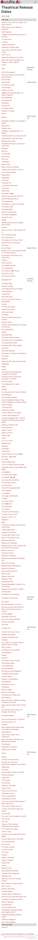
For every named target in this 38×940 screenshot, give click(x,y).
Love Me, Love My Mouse (10, 512)
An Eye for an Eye (8, 273)
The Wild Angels (7, 891)
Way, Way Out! (6, 876)
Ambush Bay (6, 82)
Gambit (4, 332)
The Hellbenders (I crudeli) (10, 384)
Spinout (4, 757)
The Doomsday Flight (9, 235)
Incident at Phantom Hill (10, 425)
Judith (4, 438)
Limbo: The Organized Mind (11, 488)
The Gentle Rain (7, 335)
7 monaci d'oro (7, 39)
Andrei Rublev (6, 87)
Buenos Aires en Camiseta (10, 167)
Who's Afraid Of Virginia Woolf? (12, 883)
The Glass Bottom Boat (9, 343)
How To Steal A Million (9, 397)
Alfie (3, 68)
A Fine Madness (7, 291)
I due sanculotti (7, 407)
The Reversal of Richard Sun (11, 695)
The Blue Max (6, 154)
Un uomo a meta (7, 849)
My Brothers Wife (7, 581)
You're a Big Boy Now (9, 907)
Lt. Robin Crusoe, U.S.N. (9, 514)
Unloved (4, 855)
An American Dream (8, 85)
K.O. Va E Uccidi (7, 441)
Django (4, 220)
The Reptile (5, 687)
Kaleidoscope (6, 443)
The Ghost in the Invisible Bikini (12, 340)
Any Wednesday (7, 97)
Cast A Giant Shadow (9, 172)
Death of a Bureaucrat (9, 212)
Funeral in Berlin (7, 322)
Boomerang (5, 156)
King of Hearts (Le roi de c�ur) (12, 454)
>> (7, 16)
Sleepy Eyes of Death (9, 749)
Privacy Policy (20, 936)
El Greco (4, 260)
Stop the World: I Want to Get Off (13, 772)
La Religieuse (6, 472)
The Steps (5, 769)
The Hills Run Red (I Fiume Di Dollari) (14, 392)
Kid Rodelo (5, 449)
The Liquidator (6, 490)
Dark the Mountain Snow (10, 199)
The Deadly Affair (7, 207)
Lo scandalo (6, 493)
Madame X (5, 520)
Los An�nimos (7, 504)
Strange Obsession (8, 775)
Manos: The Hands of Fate (10, 538)
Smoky (4, 753)
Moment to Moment (8, 568)
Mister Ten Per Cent (8, 563)
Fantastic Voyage (7, 286)
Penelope (5, 640)
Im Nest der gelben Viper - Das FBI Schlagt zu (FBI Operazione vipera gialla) (13, 420)
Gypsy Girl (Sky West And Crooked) (14, 361)
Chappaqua (5, 177)
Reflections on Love (8, 684)
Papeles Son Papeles (8, 634)
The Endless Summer (9, 265)
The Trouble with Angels (10, 829)
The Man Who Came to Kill (10, 535)
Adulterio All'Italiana (8, 45)
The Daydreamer (7, 201)
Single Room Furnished (9, 747)
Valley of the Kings (8, 857)
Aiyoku (4, 65)
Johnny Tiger (6, 435)
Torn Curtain (6, 819)
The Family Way (7, 283)
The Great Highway (8, 351)
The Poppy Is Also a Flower (11, 660)
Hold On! (4, 927)
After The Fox (6, 55)
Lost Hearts (5, 509)
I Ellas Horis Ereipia (8, 410)
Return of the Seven (8, 692)
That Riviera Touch (8, 793)
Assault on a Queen (8, 111)
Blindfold (5, 148)
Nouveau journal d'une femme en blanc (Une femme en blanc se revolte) (13, 609)
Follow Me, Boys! (7, 297)
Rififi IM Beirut (6, 697)
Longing (4, 498)
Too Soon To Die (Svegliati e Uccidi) (14, 816)
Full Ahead (5, 315)
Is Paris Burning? (7, 427)
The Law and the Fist (9, 482)
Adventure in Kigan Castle (10, 47)
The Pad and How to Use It (11, 632)
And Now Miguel (7, 614)
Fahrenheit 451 (6, 280)
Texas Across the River (9, 791)
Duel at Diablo (6, 248)
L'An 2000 (5, 459)
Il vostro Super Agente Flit (10, 415)
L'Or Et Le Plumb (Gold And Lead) (13, 464)
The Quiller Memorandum (10, 674)
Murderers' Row (7, 579)
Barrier (4, 113)
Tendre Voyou (6, 788)
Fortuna (4, 304)
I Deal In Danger (7, 405)
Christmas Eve (6, 183)
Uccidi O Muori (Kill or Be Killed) (12, 839)
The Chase (5, 180)
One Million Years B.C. (9, 616)
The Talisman (6, 783)
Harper (4, 366)
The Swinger (6, 780)
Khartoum (5, 446)
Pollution (4, 658)
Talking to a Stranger (9, 785)
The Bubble (5, 162)
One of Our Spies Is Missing (11, 619)
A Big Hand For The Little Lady (12, 138)
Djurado (4, 227)
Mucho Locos (6, 574)
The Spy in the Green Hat (10, 759)
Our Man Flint (6, 628)
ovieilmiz (10, 2)
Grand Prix (5, 348)
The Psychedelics (7, 668)
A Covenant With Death (9, 185)
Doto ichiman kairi (8, 237)
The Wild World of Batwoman (11, 894)
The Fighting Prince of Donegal (12, 289)
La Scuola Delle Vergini (9, 475)
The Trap (5, 821)
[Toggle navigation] (35, 2)
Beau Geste (5, 126)
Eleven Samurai (7, 263)
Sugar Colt (5, 777)
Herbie (4, 387)
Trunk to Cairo (6, 831)
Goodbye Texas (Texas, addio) (12, 345)
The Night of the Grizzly (10, 598)
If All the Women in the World (11, 413)
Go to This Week (28, 934)
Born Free (5, 159)
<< (3, 16)
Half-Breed (5, 364)
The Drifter (5, 245)
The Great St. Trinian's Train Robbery (14, 353)
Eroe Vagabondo (7, 268)
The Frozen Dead (7, 312)
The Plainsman (6, 652)
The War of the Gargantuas (11, 873)
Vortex (4, 865)
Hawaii (4, 369)
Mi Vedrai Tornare (7, 553)
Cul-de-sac (5, 188)
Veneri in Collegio (7, 860)
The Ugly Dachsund (8, 841)
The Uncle (5, 852)
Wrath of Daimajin (8, 902)
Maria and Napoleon (8, 540)
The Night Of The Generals (10, 594)
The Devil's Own (7, 217)
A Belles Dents (6, 128)
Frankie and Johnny (8, 309)
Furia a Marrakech (8, 329)
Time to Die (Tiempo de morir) (12, 806)
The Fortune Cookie (8, 307)
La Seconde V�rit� (8, 477)
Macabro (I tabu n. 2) (9, 517)
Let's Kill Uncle (6, 485)
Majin (3, 522)
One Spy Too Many (8, 622)
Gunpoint (5, 359)
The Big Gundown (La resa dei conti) (14, 136)
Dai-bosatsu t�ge (8, 193)
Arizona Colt (6, 105)
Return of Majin (7, 690)
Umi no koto (6, 844)
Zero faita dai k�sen (9, 922)
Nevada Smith (6, 592)
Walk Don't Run (7, 868)
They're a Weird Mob (8, 796)
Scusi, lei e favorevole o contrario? (13, 719)
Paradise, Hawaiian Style (10, 637)
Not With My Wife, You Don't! (11, 604)
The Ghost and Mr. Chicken (11, 337)
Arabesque (5, 103)
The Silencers (6, 744)
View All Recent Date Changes (11, 934)
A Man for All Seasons (9, 532)
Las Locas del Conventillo (10, 480)
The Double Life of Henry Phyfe (12, 240)
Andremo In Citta (7, 90)
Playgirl (4, 655)
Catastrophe (6, 175)
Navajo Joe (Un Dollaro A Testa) (12, 589)
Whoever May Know (8, 889)
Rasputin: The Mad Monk (10, 679)
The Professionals (7, 666)
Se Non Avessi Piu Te (9, 722)
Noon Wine (5, 602)
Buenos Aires (6, 164)
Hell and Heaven (7, 381)
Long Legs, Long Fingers (10, 496)
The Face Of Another (8, 276)
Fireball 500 (6, 294)
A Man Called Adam (8, 530)
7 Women (5, 42)
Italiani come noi (7, 433)
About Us (6, 936)
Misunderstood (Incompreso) (11, 566)
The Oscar (5, 624)
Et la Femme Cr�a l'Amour (11, 271)
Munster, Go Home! (8, 576)
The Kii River (6, 451)
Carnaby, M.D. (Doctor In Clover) (13, 170)
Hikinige (4, 389)
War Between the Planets (10, 871)
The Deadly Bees (7, 209)
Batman (4, 117)
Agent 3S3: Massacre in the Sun (12, 57)
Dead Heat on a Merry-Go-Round (13, 204)
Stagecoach (6, 767)
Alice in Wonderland (8, 72)
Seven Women (6, 732)
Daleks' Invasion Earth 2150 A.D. (12, 196)
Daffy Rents (5, 191)
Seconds (4, 724)
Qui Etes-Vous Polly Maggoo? (11, 671)
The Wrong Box (7, 904)
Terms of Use (12, 936)
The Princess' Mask (8, 663)
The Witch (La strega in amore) (12, 899)
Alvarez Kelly (6, 79)
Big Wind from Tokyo (9, 141)
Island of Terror (7, 430)
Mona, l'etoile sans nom (9, 571)
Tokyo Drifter (6, 813)
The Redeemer (6, 682)
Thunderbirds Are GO (9, 799)
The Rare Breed (7, 676)
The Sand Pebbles (8, 715)
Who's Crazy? (6, 886)
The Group (5, 356)
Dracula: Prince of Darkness (11, 243)
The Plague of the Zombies (11, 650)
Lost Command (7, 506)
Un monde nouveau (8, 847)
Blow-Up (4, 151)
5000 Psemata (6, 32)
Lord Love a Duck (8, 501)
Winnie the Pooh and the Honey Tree (14, 897)
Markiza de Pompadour (9, 543)
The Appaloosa (7, 100)
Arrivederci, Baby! (7, 108)
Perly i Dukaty (6, 647)
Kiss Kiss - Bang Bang (9, 457)
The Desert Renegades (9, 215)
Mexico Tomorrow (8, 550)
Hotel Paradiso (6, 395)
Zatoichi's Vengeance (9, 919)
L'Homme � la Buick (8, 462)
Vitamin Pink (6, 863)
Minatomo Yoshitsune (9, 556)
